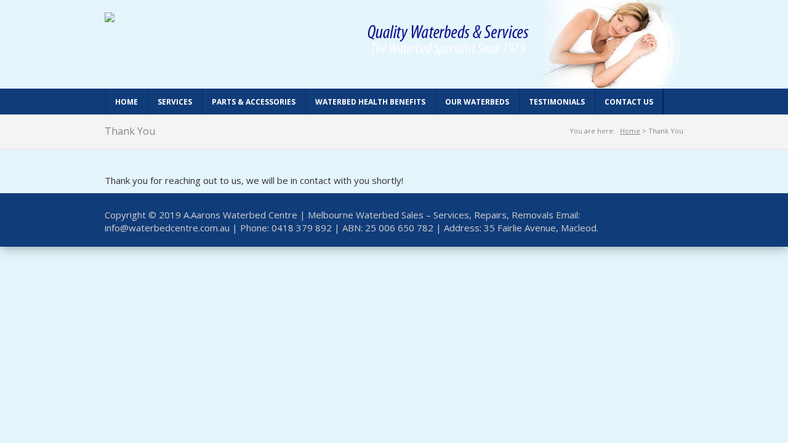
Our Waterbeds (477, 102)
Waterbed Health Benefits (370, 102)
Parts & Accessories (254, 102)
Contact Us (629, 102)
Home (126, 102)
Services (175, 102)
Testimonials (557, 102)
